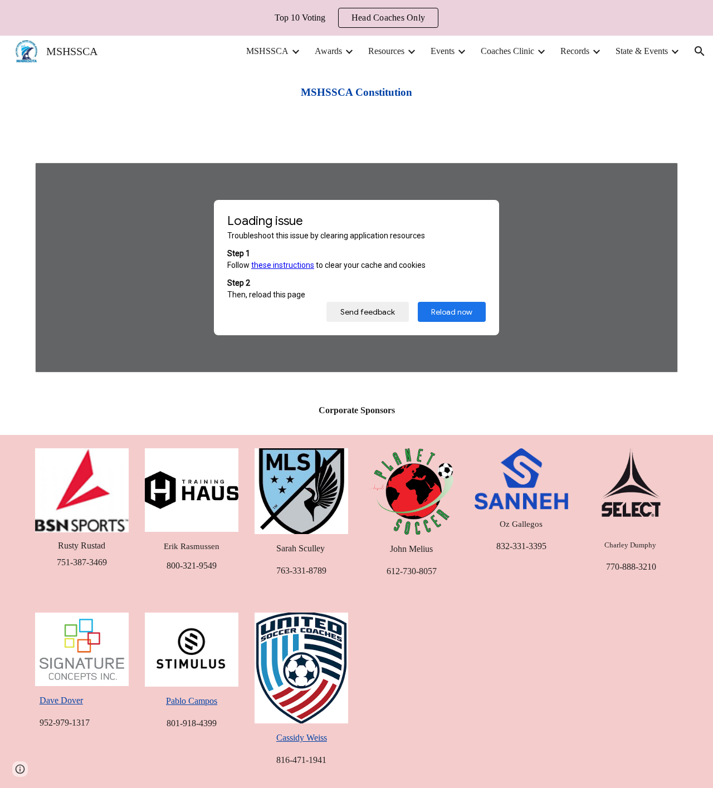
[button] (699, 51)
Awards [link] (328, 51)
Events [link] (443, 51)
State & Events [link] (642, 51)
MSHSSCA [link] (267, 51)
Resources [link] (386, 51)
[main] (356, 92)
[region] (356, 18)
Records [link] (574, 51)
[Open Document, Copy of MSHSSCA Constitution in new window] (656, 177)
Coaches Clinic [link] (507, 51)
